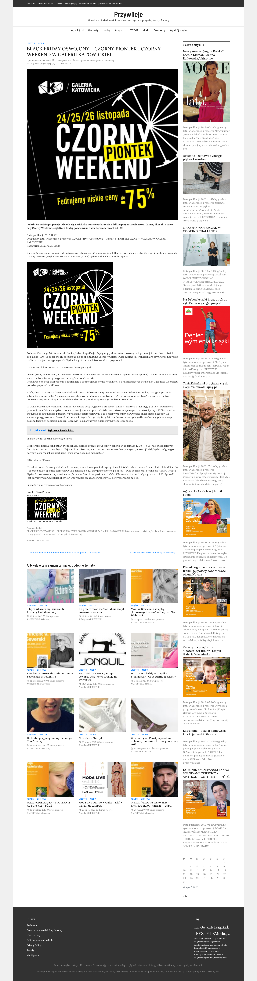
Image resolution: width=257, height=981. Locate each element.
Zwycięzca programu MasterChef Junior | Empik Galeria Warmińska (202, 650)
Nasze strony (33, 935)
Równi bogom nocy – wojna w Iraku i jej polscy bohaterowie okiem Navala (204, 570)
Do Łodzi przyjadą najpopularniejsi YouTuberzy (49, 739)
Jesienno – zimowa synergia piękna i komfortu (202, 157)
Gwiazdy (93, 30)
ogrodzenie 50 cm (203, 948)
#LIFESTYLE (43, 540)
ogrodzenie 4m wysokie (209, 945)
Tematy (30, 950)
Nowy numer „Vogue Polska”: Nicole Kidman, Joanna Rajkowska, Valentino (203, 54)
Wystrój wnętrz (178, 30)
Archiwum (32, 925)
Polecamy (160, 30)
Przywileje (128, 14)
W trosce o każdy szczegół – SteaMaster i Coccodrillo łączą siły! (153, 675)
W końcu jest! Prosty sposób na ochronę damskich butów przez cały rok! (154, 741)
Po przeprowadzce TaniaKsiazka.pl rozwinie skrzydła (101, 610)
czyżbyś (197, 928)
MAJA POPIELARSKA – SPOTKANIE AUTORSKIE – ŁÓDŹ (48, 804)
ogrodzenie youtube (220, 958)
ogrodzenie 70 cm (206, 954)
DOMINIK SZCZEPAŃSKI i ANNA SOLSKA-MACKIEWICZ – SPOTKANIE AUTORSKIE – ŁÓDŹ (206, 773)
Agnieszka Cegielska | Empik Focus (203, 492)
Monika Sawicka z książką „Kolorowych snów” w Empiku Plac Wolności (153, 612)
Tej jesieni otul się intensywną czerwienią (153, 552)
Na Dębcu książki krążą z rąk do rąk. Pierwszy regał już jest (205, 301)
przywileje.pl (77, 30)
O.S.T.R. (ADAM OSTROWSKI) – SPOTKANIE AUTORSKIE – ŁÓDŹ (151, 804)
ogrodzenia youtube (203, 942)
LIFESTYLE (133, 30)
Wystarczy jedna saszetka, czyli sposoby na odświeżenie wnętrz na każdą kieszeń (102, 3)
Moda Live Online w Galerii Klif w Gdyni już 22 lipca (101, 804)
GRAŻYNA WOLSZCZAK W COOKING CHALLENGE (202, 229)
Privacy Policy (34, 945)
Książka (119, 30)
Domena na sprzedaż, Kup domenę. (44, 930)
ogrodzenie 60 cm (203, 951)
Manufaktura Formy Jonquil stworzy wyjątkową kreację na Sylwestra (98, 676)
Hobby (106, 30)
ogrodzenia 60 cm (207, 938)
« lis (185, 896)
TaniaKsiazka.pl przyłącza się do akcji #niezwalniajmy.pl (205, 385)
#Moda (30, 540)
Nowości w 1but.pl (90, 738)
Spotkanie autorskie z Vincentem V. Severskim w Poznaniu (50, 675)
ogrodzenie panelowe (204, 958)
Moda (146, 30)
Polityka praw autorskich (40, 940)
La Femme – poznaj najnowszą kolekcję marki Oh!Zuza (204, 732)
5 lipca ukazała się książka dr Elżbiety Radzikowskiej (45, 610)
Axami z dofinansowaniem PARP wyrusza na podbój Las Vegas (63, 552)
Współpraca (33, 955)
